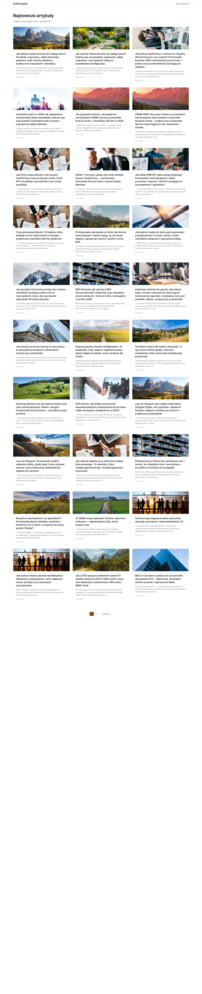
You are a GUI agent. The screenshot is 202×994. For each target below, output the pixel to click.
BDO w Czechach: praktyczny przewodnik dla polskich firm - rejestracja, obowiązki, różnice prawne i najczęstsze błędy (159, 579)
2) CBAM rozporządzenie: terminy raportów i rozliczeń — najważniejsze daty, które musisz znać (101, 521)
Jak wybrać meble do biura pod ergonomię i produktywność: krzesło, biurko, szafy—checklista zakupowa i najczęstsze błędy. (159, 235)
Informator (20, 3)
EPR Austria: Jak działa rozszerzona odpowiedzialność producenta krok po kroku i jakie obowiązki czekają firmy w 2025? (101, 407)
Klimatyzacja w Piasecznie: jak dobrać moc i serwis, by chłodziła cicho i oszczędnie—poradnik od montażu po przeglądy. (160, 464)
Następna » (106, 614)
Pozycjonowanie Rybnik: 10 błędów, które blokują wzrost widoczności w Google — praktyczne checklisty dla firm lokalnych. (39, 235)
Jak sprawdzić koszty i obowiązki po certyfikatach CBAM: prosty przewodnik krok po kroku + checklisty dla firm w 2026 (99, 117)
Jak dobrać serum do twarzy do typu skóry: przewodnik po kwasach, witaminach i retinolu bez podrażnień (40, 350)
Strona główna (182, 4)
